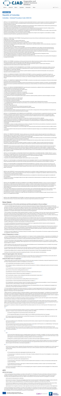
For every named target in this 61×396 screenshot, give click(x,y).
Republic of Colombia (11, 15)
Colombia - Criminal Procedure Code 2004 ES (17, 18)
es (56, 7)
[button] (5, 7)
